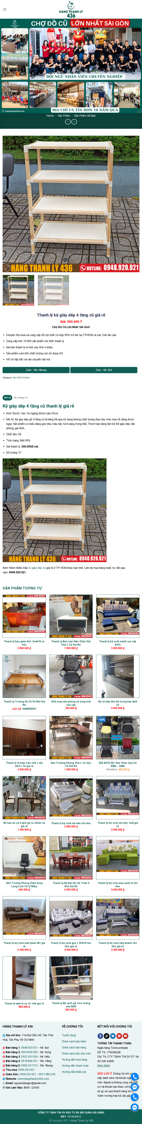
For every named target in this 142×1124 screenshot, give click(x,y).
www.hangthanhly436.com (33, 1078)
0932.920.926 (29, 1056)
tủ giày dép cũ (37, 568)
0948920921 (29, 708)
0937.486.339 (47, 1074)
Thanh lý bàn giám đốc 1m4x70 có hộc (24, 643)
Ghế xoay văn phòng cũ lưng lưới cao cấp (71, 703)
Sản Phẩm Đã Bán (85, 115)
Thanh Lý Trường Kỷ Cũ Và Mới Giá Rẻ (24, 703)
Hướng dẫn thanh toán (75, 1065)
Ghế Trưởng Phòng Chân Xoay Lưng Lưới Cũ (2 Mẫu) (24, 885)
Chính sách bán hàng (74, 1047)
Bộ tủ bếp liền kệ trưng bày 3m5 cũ (117, 703)
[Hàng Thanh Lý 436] (71, 9)
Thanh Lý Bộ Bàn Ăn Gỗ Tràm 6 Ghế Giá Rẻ (71, 885)
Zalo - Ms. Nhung (36, 370)
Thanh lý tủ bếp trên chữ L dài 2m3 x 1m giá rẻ (24, 765)
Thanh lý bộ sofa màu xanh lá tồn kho (118, 885)
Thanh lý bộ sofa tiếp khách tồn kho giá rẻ (117, 945)
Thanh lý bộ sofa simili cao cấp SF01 (117, 643)
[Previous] (10, 204)
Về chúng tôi (21, 397)
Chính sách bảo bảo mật (76, 1053)
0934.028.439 (29, 1052)
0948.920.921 (29, 1047)
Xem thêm (103, 1065)
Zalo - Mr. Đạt (104, 370)
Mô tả (7, 397)
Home (50, 115)
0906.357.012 (29, 1065)
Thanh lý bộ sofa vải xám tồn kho (71, 823)
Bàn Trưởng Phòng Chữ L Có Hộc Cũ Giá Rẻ (71, 765)
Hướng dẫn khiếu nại (74, 1072)
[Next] (132, 204)
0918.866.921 (29, 1061)
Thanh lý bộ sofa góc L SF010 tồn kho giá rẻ (71, 945)
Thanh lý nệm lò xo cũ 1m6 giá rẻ (24, 1003)
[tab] (7, 397)
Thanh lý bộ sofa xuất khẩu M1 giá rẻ (24, 945)
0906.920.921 (26, 1069)
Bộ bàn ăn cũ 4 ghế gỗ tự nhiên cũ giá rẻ (24, 825)
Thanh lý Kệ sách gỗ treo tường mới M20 (71, 1005)
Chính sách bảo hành (74, 1041)
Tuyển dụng (69, 1035)
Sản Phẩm (64, 115)
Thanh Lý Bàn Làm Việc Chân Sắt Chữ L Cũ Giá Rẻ (71, 643)
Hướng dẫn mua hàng (74, 1059)
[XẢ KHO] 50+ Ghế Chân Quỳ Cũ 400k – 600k (118, 765)
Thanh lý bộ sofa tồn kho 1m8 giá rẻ (118, 825)
